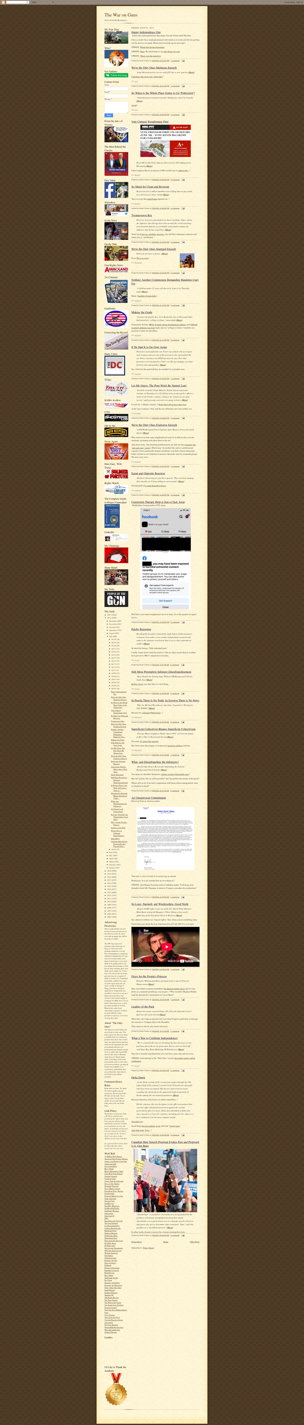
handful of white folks (147, 295)
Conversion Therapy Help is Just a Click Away (119, 769)
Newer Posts (136, 1241)
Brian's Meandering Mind (113, 1171)
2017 (109, 880)
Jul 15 (113, 658)
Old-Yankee (108, 1255)
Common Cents (110, 1178)
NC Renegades (109, 1245)
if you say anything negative (152, 234)
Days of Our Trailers (111, 1183)
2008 (109, 907)
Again (134, 105)
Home (165, 1241)
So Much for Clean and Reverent (119, 717)
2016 (109, 883)
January (112, 867)
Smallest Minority (110, 1292)
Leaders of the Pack (118, 827)
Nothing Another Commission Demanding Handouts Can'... (118, 733)
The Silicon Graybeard (112, 1302)
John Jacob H (109, 1216)
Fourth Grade (109, 1193)
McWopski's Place (111, 1235)
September (113, 630)
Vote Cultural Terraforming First (119, 711)
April (111, 858)
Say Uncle (108, 1280)
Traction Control (110, 1307)
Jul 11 (113, 670)
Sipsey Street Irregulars (112, 1287)
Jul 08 (113, 676)
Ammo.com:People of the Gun (115, 1161)
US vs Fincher (109, 1315)
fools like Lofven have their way (172, 404)
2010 (109, 901)
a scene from (155, 485)
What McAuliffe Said (112, 1330)
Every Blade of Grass (112, 1188)
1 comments (175, 61)
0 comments (175, 180)
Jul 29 (113, 642)
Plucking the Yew (110, 1260)
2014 (109, 889)
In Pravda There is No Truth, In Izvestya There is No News (165, 700)
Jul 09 (113, 673)
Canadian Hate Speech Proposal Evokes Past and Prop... (119, 843)
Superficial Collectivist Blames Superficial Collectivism (163, 729)
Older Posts (195, 1241)
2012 (109, 895)
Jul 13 (113, 664)
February (112, 864)
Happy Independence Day (146, 32)
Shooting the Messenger (113, 1285)
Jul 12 (113, 667)
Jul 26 (113, 651)
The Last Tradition (111, 1223)
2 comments (175, 115)
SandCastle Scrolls (111, 1278)
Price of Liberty (110, 1263)
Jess (136, 81)
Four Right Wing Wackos (113, 1191)
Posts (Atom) (148, 1247)
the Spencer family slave (174, 988)
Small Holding (109, 1290)
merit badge (152, 198)
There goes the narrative (150, 55)
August (112, 633)
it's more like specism (149, 741)
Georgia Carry (109, 1201)
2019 (109, 874)
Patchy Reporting (117, 774)
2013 (109, 892)
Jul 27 (113, 648)
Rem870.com (109, 1273)
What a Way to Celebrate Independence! (117, 833)
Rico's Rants (108, 1275)
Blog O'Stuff (109, 1169)
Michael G (138, 262)
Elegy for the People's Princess (119, 823)
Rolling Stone (137, 684)
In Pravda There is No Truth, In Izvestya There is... (119, 787)
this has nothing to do (151, 1126)
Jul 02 (113, 688)
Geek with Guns (110, 1198)
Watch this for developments (152, 47)
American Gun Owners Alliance (116, 1159)
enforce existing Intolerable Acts (175, 774)
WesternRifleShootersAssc (113, 1327)
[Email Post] (183, 61)
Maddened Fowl (110, 1230)
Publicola (107, 1265)
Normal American (111, 1253)
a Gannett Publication (151, 712)
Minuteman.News (110, 1238)
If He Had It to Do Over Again (117, 743)
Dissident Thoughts (111, 1186)
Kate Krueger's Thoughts (113, 1221)
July (111, 636)
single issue (175, 1126)
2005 (109, 917)
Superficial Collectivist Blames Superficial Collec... (119, 795)
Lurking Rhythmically (112, 1228)
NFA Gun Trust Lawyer (113, 1250)
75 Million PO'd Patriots (113, 1156)
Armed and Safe (110, 1164)
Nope (142, 51)
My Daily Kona (110, 1243)
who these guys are (172, 51)
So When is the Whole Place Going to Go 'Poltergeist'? (119, 705)
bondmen (137, 300)
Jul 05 (113, 685)
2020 (109, 871)
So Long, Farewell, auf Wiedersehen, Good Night (119, 817)
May (111, 855)
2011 (109, 898)
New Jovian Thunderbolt (113, 1248)
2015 (109, 886)
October (112, 627)
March (111, 861)
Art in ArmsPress (110, 1166)
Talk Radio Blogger (111, 1297)
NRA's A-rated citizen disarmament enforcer (167, 324)
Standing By (109, 1295)
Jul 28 (113, 645)
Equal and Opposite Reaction (118, 762)
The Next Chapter (110, 1300)
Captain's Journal (110, 1176)
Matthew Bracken (110, 1233)
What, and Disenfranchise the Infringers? (119, 803)
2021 (109, 618)
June (111, 852)
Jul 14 (113, 661)
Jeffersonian (108, 1213)
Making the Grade (117, 740)
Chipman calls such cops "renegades (146, 76)
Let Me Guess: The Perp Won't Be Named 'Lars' (118, 750)
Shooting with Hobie (112, 1282)
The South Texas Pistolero (114, 1305)
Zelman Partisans (110, 1332)
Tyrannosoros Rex (117, 721)
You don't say (137, 1121)
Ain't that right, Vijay (140, 1130)
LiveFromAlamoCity (112, 1226)
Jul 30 (113, 639)
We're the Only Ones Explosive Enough (119, 757)
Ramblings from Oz (111, 1270)
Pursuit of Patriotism (111, 1268)
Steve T (137, 660)
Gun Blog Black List (111, 1206)
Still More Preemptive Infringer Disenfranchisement (119, 780)
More (191, 72)
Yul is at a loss (142, 258)
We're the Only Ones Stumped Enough (118, 725)
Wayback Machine (111, 1325)
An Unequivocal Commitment (117, 810)
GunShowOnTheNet (111, 1208)
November (113, 624)
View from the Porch (112, 1317)
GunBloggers (109, 1203)
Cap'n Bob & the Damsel (113, 1173)
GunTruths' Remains (111, 1211)
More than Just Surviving (113, 1240)
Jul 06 (113, 682)
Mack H (137, 175)
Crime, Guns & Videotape (114, 1181)
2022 (109, 615)
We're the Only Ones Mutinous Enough (119, 698)
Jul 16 (113, 655)
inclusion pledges (175, 745)
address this (183, 170)
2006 (109, 914)
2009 (109, 904)
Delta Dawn (115, 838)
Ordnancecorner (110, 1258)
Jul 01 (113, 849)
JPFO (106, 1218)
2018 (109, 877)
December (113, 621)
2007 (109, 911)
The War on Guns (120, 15)
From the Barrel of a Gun (113, 1196)
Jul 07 (113, 679)
